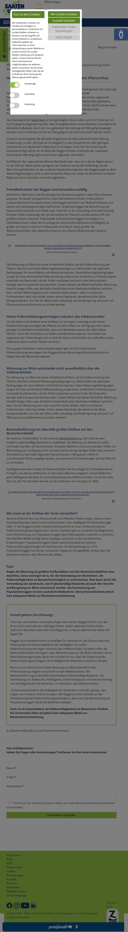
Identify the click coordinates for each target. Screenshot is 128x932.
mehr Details (64, 37)
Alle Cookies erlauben (64, 14)
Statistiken (29, 93)
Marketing (29, 104)
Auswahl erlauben (64, 20)
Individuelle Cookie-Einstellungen (64, 29)
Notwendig (30, 83)
